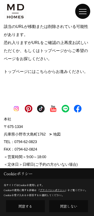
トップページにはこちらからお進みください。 (46, 71)
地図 (57, 134)
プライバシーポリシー (52, 190)
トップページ (52, 51)
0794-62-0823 (25, 142)
